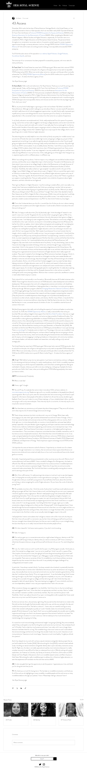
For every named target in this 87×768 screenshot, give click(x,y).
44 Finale (9, 720)
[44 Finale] (16, 710)
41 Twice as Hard (66, 720)
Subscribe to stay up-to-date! (42, 755)
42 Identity (36, 720)
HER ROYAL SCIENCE (26, 5)
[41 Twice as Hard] (71, 710)
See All (81, 699)
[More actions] (74, 18)
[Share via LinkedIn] (21, 688)
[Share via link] (25, 688)
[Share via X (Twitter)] (17, 688)
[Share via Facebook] (13, 688)
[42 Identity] (43, 710)
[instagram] (43, 764)
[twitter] (40, 764)
